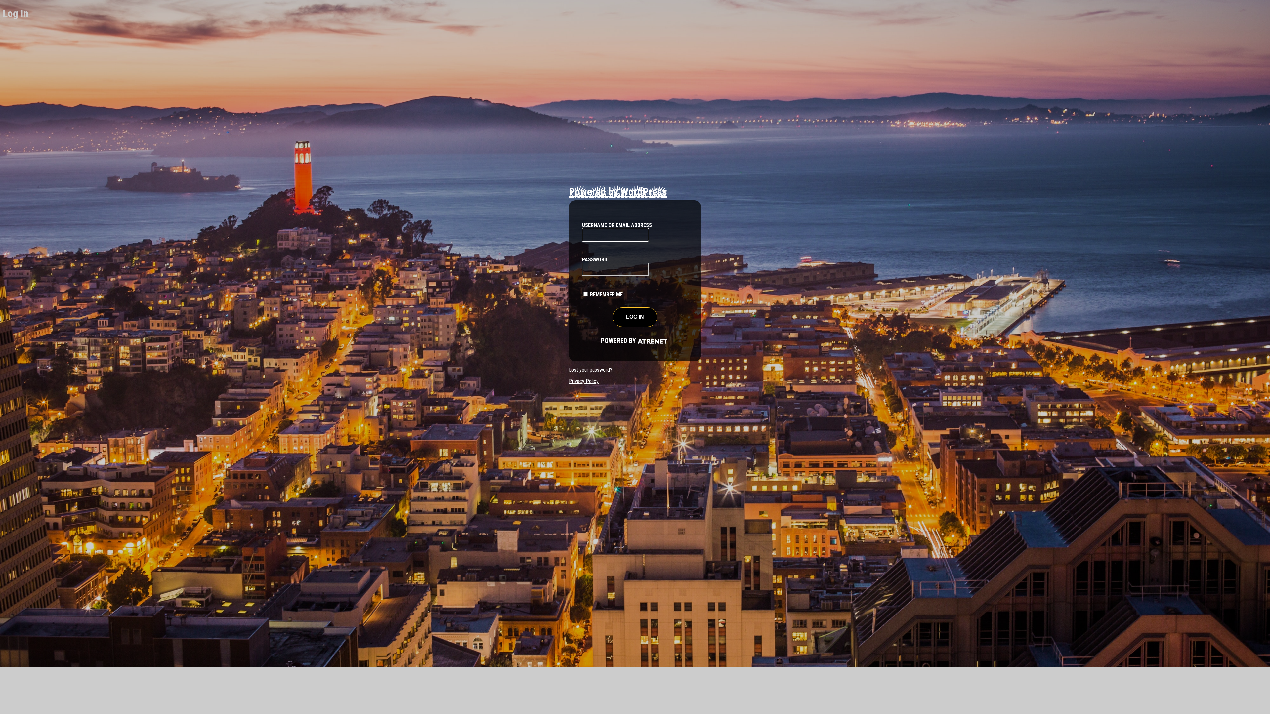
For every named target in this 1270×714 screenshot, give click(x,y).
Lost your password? (590, 370)
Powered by (610, 341)
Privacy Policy (584, 381)
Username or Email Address (617, 225)
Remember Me (606, 294)
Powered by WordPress (618, 191)
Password (594, 260)
